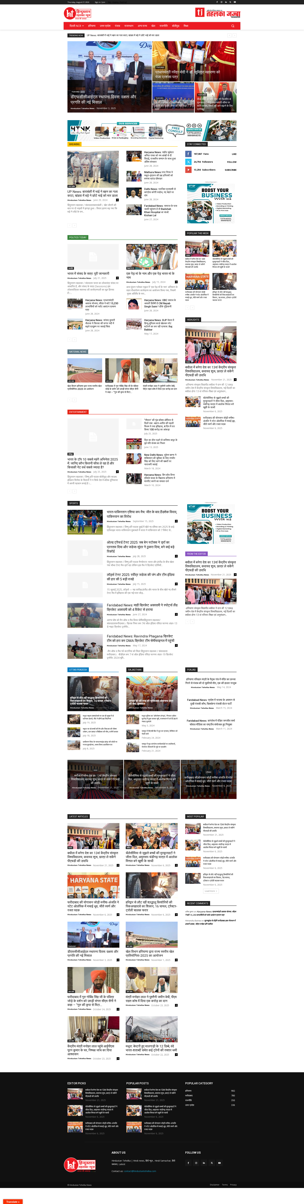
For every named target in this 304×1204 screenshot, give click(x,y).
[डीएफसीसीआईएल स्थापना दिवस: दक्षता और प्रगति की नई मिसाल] (109, 77)
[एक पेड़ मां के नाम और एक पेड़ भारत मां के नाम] (152, 257)
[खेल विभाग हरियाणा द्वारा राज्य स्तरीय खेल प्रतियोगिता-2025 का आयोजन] (84, 370)
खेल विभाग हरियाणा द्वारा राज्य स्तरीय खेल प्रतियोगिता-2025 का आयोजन (150, 953)
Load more (210, 891)
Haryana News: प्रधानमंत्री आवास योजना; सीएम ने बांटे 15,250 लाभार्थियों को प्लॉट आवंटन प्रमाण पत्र (101, 305)
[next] (235, 35)
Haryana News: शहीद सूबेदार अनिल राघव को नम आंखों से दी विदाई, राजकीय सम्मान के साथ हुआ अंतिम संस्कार (160, 157)
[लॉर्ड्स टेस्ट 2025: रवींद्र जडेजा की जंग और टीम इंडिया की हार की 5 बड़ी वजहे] (85, 585)
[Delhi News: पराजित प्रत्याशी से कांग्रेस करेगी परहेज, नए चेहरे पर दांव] (134, 193)
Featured (75, 92)
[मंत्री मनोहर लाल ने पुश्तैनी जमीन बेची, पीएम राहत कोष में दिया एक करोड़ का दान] (160, 370)
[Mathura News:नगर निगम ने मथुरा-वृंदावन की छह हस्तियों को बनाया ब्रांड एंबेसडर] (134, 176)
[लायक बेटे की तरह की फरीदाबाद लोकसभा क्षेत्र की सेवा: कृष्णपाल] (152, 693)
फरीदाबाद (188, 288)
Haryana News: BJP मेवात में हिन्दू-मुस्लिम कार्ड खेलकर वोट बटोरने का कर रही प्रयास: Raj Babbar (159, 325)
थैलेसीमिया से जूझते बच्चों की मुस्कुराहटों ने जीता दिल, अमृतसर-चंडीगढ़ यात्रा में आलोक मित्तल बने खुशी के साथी (224, 263)
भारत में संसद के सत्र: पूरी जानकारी (88, 274)
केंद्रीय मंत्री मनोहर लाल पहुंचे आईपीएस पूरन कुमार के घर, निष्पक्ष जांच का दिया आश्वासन (90, 1050)
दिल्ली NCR (130, 268)
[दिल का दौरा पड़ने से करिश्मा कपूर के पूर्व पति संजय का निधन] (134, 443)
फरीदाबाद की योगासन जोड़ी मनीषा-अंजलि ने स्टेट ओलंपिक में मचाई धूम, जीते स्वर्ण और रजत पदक (197, 296)
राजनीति (70, 268)
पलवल (188, 255)
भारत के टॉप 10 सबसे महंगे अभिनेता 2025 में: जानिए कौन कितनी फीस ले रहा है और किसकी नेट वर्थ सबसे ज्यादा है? (92, 463)
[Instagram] (221, 2)
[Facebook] (217, 2)
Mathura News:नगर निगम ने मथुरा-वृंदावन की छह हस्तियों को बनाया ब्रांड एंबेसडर (158, 175)
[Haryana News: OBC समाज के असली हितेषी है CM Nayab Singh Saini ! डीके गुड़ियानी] (134, 304)
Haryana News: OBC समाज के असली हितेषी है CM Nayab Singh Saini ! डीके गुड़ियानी (160, 303)
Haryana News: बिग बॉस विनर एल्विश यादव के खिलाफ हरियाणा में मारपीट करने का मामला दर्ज (159, 478)
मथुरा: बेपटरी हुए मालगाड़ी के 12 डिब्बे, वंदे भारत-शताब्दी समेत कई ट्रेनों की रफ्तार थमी (151, 1048)
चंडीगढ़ (215, 255)
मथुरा (214, 288)
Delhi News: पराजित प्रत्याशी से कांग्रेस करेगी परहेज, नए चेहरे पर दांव (160, 192)
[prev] (229, 35)
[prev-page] (69, 225)
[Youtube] (235, 2)
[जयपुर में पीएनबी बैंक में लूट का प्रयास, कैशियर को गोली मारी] (132, 734)
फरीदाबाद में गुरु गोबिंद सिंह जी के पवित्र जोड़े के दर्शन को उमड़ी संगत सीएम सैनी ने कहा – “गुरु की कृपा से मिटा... (121, 389)
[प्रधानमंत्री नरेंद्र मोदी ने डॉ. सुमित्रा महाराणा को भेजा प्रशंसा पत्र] (194, 61)
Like (234, 154)
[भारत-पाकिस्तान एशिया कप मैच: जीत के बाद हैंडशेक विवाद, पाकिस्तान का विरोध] (85, 522)
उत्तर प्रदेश (71, 186)
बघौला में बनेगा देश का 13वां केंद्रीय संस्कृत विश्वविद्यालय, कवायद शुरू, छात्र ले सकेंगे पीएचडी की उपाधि (195, 263)
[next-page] (74, 225)
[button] (233, 26)
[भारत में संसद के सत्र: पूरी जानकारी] (93, 257)
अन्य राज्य (71, 381)
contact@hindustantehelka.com (140, 1171)
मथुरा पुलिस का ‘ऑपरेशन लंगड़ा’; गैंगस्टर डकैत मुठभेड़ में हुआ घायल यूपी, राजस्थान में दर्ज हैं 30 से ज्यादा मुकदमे (159, 719)
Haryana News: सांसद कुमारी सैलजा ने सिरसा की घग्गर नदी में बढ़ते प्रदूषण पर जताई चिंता (100, 323)
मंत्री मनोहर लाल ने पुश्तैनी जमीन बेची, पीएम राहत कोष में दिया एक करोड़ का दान (151, 999)
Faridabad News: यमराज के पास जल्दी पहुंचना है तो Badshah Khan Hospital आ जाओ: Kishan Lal (160, 210)
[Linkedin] (226, 2)
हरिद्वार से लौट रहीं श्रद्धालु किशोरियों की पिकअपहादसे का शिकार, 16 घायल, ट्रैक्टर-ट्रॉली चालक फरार (224, 296)
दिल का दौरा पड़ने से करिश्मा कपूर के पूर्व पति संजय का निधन (160, 441)
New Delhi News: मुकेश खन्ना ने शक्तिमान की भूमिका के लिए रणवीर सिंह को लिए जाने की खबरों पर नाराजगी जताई (160, 459)
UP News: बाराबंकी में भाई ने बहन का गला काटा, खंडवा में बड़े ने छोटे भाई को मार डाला (123, 35)
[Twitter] (230, 2)
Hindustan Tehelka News (79, 200)
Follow (232, 161)
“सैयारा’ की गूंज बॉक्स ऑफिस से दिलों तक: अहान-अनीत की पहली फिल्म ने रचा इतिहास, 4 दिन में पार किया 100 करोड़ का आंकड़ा (159, 425)
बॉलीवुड (70, 454)
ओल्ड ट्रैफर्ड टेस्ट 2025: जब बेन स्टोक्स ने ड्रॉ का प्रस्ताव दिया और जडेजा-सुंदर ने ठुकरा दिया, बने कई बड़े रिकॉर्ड (140, 546)
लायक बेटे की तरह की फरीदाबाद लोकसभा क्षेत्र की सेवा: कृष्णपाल (151, 702)
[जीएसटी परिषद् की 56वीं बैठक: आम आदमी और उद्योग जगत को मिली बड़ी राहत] (173, 97)
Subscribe (231, 169)
